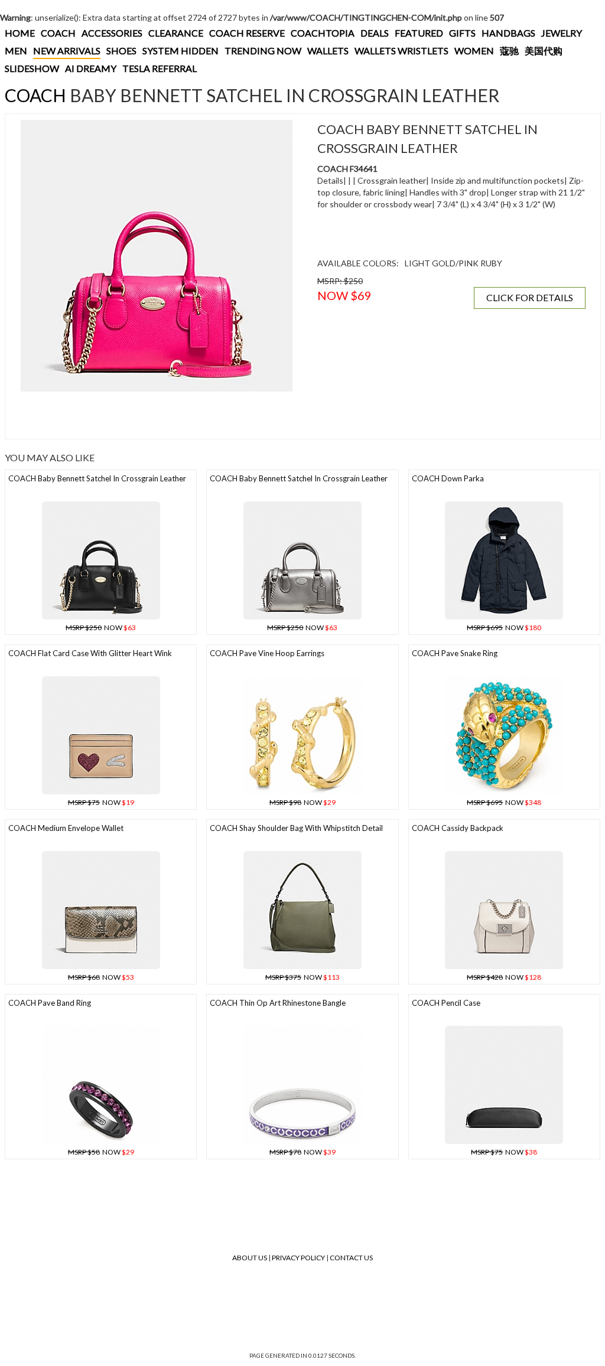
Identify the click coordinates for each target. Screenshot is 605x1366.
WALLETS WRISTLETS (401, 50)
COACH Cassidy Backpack (457, 828)
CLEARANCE (175, 32)
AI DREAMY (90, 68)
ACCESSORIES (112, 32)
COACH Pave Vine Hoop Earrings (267, 653)
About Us (249, 1257)
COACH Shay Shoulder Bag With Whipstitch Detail (296, 828)
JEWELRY (561, 32)
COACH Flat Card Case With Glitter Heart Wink (90, 653)
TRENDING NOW (263, 50)
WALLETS (328, 50)
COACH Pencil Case (446, 1003)
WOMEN (474, 50)
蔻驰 (509, 50)
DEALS (374, 32)
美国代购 (543, 50)
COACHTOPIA (322, 32)
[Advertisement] (156, 415)
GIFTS (462, 32)
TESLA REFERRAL (159, 68)
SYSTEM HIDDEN (180, 50)
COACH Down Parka (448, 478)
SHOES (121, 50)
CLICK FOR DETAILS (529, 297)
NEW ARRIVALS (66, 50)
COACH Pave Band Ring (49, 1003)
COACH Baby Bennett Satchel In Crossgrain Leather (97, 478)
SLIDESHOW (32, 68)
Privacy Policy (298, 1257)
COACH (58, 32)
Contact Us (351, 1257)
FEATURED (419, 32)
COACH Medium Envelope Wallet (65, 828)
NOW (101, 627)
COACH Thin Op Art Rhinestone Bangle (278, 1003)
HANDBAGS (508, 32)
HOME (20, 32)
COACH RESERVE (247, 32)
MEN (16, 50)
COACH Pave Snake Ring (454, 653)
